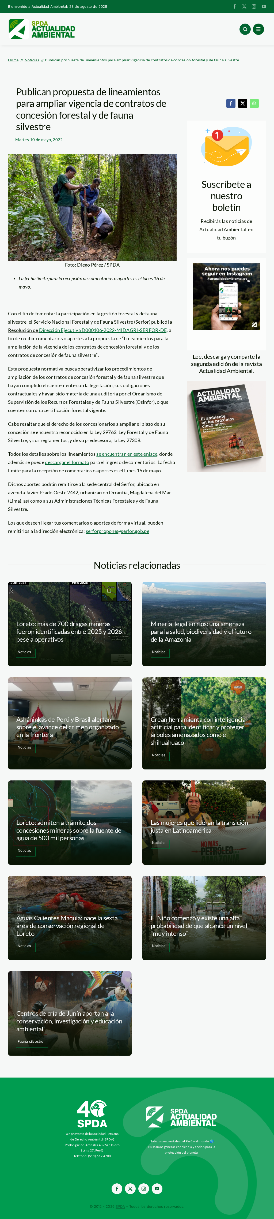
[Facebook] (231, 103)
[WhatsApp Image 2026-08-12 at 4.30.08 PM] (226, 383)
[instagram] (254, 6)
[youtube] (264, 6)
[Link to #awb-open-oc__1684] (258, 29)
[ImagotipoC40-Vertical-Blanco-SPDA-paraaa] (92, 1101)
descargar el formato (67, 462)
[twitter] (244, 6)
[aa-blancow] (182, 1108)
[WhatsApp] (254, 103)
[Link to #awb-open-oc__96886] (245, 29)
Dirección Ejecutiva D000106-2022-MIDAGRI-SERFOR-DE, (103, 330)
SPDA (120, 1206)
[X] (243, 103)
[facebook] (235, 6)
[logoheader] (41, 21)
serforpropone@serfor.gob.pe (117, 531)
